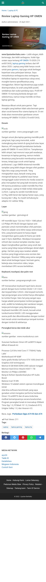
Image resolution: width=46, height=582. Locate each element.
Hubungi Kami (18, 480)
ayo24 (4, 455)
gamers (15, 69)
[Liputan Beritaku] (23, 3)
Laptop (5, 427)
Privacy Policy (28, 484)
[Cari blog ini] (43, 3)
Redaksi (38, 484)
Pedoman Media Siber (12, 484)
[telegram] (40, 437)
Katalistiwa (7, 461)
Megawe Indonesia (10, 464)
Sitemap (9, 488)
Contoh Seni (7, 467)
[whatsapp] (31, 437)
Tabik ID (5, 458)
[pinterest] (23, 437)
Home (8, 480)
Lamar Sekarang (32, 480)
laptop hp (28, 427)
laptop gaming (19, 63)
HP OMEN (24, 60)
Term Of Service (33, 488)
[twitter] (14, 437)
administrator (12, 22)
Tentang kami (20, 488)
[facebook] (6, 437)
